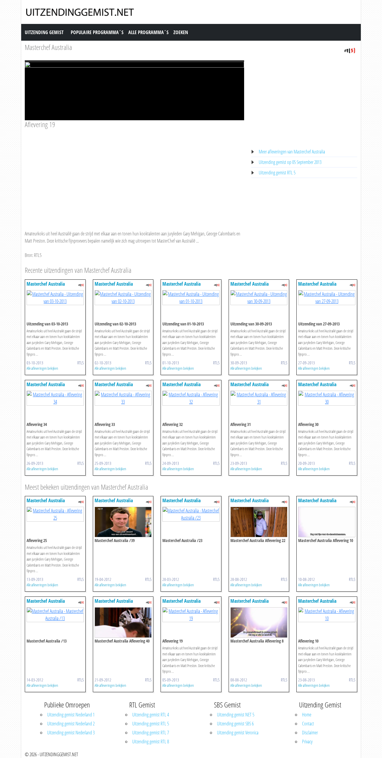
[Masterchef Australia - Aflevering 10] (326, 614)
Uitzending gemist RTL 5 (277, 172)
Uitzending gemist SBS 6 (235, 723)
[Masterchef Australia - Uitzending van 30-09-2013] (259, 297)
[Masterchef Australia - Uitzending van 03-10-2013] (55, 297)
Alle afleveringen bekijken (42, 368)
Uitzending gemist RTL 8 (150, 741)
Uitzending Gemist (44, 32)
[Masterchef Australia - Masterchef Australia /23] (191, 514)
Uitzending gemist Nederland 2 (71, 723)
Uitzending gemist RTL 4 (150, 714)
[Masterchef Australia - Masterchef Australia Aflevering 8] (259, 622)
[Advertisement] (134, 174)
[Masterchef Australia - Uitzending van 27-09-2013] (326, 297)
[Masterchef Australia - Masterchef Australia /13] (55, 614)
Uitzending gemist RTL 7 (150, 732)
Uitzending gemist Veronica (237, 732)
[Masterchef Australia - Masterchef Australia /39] (123, 521)
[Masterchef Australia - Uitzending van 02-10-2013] (123, 297)
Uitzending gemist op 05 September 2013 (290, 162)
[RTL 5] (349, 50)
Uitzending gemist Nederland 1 (71, 714)
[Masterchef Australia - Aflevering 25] (55, 514)
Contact (308, 723)
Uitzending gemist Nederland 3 (71, 732)
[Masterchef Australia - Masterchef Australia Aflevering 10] (326, 521)
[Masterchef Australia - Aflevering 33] (123, 397)
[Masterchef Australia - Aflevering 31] (259, 397)
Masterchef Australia (48, 47)
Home (306, 714)
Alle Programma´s (148, 32)
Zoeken (180, 32)
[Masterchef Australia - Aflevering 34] (55, 397)
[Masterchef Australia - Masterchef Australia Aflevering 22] (259, 521)
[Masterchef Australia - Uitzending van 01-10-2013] (191, 297)
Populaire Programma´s (97, 32)
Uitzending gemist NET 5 (235, 714)
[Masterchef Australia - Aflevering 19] (191, 614)
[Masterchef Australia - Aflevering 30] (326, 397)
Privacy (307, 741)
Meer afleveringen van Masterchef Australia (292, 151)
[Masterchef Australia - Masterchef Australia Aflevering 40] (123, 622)
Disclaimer (310, 732)
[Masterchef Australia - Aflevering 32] (191, 397)
